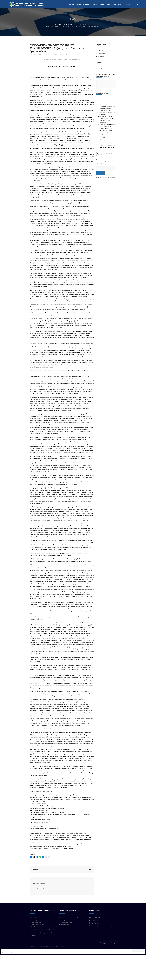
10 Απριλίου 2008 (44, 54)
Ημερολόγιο (33, 935)
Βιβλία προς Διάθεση (102, 53)
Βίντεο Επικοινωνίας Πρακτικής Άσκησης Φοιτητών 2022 (42, 929)
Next (90, 869)
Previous (35, 869)
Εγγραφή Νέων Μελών (65, 920)
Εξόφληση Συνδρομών (65, 924)
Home (56, 24)
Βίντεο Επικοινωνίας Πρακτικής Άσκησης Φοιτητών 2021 (44, 926)
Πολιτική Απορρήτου (57, 946)
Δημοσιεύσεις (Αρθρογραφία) (67, 24)
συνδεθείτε (50, 888)
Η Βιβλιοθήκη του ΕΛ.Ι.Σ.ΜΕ (104, 50)
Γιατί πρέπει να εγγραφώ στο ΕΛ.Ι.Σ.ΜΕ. (69, 917)
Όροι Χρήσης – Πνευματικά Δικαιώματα (40, 946)
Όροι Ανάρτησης (101, 56)
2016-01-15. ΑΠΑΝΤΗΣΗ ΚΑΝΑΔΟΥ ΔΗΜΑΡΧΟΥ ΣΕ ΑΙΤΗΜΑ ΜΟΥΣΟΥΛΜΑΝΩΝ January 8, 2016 (107, 143)
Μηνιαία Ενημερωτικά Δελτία (38, 920)
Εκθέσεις (100, 68)
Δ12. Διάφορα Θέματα (83, 24)
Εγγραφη (101, 173)
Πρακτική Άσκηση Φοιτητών (37, 924)
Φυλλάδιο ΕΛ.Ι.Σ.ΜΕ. (35, 917)
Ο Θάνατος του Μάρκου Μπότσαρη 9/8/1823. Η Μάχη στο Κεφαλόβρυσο (107, 112)
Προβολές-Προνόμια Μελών (66, 922)
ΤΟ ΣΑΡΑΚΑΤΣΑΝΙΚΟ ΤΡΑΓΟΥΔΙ (106, 147)
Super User (34, 54)
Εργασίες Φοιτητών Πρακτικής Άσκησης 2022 (41, 933)
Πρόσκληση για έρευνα (36, 922)
